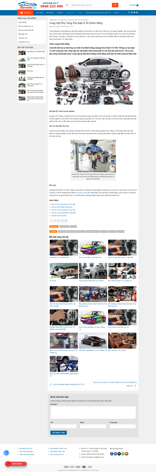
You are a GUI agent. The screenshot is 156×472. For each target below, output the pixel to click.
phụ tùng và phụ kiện (82, 193)
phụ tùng (112, 231)
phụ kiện (103, 231)
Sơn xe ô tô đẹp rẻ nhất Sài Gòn (36, 59)
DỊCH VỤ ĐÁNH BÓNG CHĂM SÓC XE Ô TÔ (68, 384)
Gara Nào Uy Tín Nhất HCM (36, 51)
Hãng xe (60, 13)
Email (82, 422)
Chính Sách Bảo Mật (26, 451)
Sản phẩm (49, 13)
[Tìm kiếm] (115, 5)
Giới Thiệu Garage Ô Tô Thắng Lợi (34, 85)
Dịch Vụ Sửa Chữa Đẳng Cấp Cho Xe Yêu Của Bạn (35, 91)
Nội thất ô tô (23, 34)
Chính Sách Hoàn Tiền (57, 451)
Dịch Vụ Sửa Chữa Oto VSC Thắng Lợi (71, 231)
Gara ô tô (85, 470)
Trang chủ (52, 20)
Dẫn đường (22, 22)
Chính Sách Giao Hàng (27, 454)
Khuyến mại (70, 13)
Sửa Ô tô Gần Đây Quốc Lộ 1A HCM (35, 65)
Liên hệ (116, 13)
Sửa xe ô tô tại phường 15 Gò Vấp (63, 204)
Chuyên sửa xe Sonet (58, 216)
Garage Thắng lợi (92, 231)
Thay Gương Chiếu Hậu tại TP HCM (35, 78)
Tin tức (80, 13)
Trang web (113, 422)
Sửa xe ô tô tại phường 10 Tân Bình (63, 213)
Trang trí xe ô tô (24, 42)
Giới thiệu (39, 13)
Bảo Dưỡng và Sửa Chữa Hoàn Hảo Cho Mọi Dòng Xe (35, 98)
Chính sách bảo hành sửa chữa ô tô (98, 13)
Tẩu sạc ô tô (23, 38)
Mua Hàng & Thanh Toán (58, 448)
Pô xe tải (30, 71)
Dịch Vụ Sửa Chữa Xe (26, 30)
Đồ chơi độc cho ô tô (57, 454)
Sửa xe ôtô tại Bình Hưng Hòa (61, 207)
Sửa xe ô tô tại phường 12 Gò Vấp (63, 210)
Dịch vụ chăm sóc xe (26, 26)
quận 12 (120, 231)
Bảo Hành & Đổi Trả (26, 448)
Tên (51, 422)
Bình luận (54, 404)
